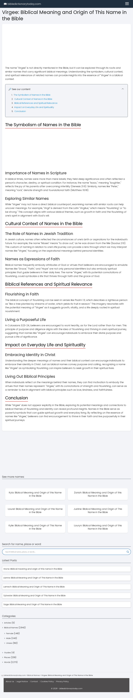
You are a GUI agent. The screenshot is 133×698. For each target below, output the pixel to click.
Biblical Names (11, 627)
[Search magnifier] (128, 552)
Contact (34, 681)
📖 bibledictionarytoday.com (22, 4)
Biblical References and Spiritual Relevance (35, 103)
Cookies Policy (47, 681)
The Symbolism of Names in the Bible (32, 94)
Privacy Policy (62, 681)
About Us (10, 681)
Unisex (9, 643)
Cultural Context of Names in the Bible (33, 99)
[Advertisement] (66, 42)
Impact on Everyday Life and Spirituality (34, 107)
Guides (7, 652)
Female (9, 633)
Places (7, 657)
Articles (7, 622)
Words (7, 662)
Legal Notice (22, 681)
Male (8, 638)
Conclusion (20, 111)
